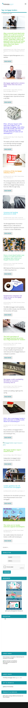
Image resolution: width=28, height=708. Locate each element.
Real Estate (22, 50)
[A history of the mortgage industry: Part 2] (14, 160)
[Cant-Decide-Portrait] (14, 634)
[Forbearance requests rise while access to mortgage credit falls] (14, 285)
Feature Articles (21, 176)
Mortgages (17, 50)
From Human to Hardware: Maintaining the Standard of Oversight (13, 657)
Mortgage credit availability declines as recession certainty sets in (13, 380)
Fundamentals (11, 219)
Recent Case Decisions (8, 265)
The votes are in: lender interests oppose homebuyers (14, 526)
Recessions (21, 219)
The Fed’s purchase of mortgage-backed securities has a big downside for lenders (14, 338)
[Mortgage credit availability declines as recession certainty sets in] (14, 369)
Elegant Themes (12, 704)
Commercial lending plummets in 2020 (11, 213)
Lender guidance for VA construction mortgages (12, 486)
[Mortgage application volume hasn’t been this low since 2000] (14, 72)
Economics (20, 89)
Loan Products (11, 50)
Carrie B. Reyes (8, 89)
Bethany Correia (8, 263)
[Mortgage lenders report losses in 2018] (14, 444)
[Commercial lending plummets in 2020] (14, 201)
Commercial (20, 217)
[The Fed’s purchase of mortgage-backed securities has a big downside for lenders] (14, 326)
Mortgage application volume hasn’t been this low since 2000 (14, 84)
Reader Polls (20, 137)
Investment (16, 219)
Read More (7, 61)
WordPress (23, 704)
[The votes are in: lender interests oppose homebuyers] (14, 514)
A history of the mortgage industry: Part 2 (13, 172)
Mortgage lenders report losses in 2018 (12, 450)
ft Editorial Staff (8, 137)
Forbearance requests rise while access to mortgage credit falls (13, 297)
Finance (18, 49)
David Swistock (8, 49)
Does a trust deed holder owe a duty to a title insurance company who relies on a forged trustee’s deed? (14, 257)
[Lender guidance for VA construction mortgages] (14, 475)
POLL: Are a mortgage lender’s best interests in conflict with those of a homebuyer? (14, 419)
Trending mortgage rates (9, 677)
